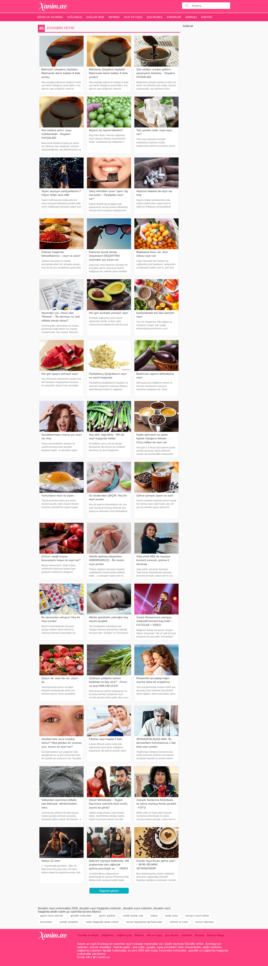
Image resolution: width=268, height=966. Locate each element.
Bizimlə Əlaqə (215, 935)
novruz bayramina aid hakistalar (144, 921)
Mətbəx (114, 17)
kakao (154, 915)
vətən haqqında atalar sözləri (102, 921)
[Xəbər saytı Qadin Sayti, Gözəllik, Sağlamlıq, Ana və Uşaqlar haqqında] (53, 7)
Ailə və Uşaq (133, 17)
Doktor (206, 17)
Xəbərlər (174, 17)
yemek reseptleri (68, 921)
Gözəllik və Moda (50, 17)
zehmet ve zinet (179, 921)
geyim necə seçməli (51, 915)
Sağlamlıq (74, 17)
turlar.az (188, 25)
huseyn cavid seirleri (197, 915)
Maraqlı (191, 17)
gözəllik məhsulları (81, 915)
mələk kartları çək (133, 915)
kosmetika (46, 921)
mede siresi (171, 915)
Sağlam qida (95, 17)
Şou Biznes (154, 17)
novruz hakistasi (204, 921)
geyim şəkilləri (107, 915)
